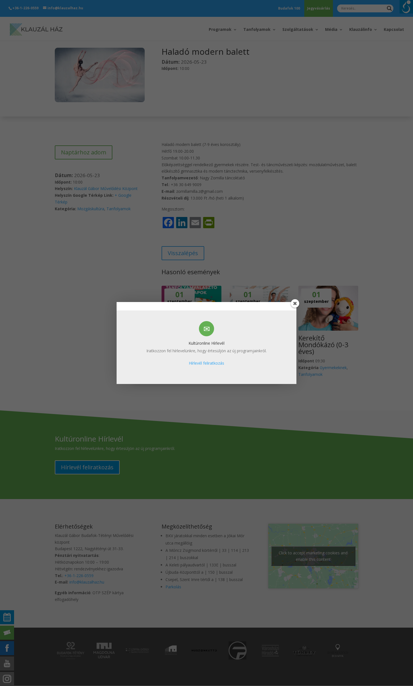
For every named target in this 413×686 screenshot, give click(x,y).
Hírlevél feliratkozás (206, 363)
